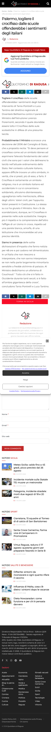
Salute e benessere (39, 677)
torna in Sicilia (25, 301)
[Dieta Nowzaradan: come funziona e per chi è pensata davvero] (7, 600)
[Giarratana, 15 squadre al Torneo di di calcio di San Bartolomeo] (7, 520)
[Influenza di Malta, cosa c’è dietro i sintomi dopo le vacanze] (7, 588)
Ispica (20, 679)
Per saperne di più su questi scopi (34, 368)
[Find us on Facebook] (2, 660)
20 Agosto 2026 (20, 593)
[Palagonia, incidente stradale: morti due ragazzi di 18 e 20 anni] (7, 493)
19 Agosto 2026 (20, 525)
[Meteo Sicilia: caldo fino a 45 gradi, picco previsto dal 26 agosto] (7, 466)
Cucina (5, 701)
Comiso (5, 694)
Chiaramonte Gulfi (7, 689)
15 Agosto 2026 (20, 539)
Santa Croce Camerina (40, 683)
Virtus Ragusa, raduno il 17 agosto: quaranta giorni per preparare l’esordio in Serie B (30, 547)
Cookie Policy (14, 391)
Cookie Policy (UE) (9, 719)
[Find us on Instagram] (11, 660)
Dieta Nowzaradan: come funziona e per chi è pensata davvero (29, 601)
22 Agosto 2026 (20, 486)
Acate (4, 672)
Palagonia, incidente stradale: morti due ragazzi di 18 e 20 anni (30, 494)
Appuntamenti (8, 676)
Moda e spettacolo (23, 684)
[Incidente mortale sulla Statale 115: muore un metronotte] (7, 481)
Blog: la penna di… (8, 684)
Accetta (25, 373)
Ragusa (21, 704)
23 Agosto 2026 (20, 474)
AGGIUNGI (26, 71)
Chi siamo (24, 722)
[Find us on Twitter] (7, 660)
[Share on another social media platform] (45, 92)
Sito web (5, 436)
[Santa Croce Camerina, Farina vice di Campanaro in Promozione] (7, 532)
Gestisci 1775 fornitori (13, 368)
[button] (47, 341)
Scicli (37, 687)
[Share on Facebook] (6, 92)
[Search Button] (48, 3)
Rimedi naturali (41, 672)
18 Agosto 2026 (20, 608)
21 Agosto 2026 (20, 500)
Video (37, 701)
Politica (21, 698)
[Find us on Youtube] (20, 660)
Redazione (14, 39)
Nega (25, 380)
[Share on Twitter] (14, 92)
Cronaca (5, 698)
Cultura (5, 704)
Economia (22, 672)
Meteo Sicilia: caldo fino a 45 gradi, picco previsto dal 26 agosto (29, 467)
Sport (37, 694)
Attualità (5, 679)
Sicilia (10, 11)
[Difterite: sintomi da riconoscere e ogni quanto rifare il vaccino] (7, 574)
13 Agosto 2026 (20, 554)
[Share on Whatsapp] (22, 92)
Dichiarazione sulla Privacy (30, 391)
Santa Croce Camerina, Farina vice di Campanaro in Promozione (30, 533)
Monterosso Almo (23, 693)
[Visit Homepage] (25, 3)
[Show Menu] (3, 3)
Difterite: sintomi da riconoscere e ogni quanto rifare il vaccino (31, 575)
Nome (5, 414)
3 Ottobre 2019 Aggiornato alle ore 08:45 (22, 43)
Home (4, 11)
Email (5, 425)
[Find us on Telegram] (16, 660)
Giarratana (22, 676)
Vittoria (38, 704)
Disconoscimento (9, 722)
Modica (21, 688)
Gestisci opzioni (25, 386)
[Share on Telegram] (29, 92)
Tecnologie (39, 698)
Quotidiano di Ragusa (15, 726)
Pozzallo (22, 701)
